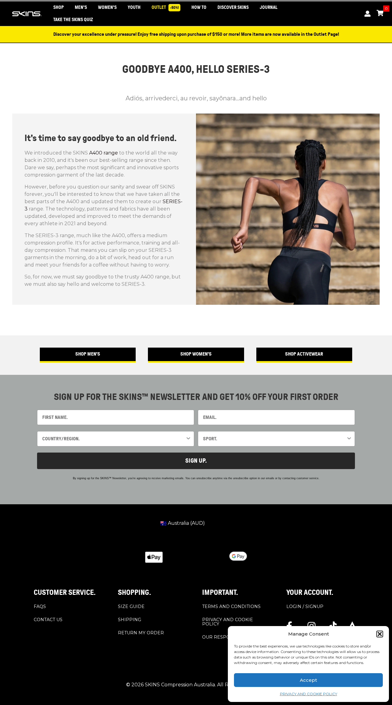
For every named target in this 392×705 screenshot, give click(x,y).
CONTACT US (48, 619)
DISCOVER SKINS (233, 7)
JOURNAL (268, 7)
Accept (308, 680)
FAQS (40, 606)
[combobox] (113, 438)
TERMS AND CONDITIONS (231, 606)
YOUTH (134, 7)
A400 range (103, 153)
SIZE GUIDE (131, 606)
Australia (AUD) (186, 523)
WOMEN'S (107, 7)
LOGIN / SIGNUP (304, 606)
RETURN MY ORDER (141, 633)
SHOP (58, 7)
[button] (380, 634)
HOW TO (198, 7)
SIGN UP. (196, 460)
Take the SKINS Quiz (73, 19)
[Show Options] (188, 438)
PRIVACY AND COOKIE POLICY (308, 694)
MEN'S (81, 7)
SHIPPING (129, 619)
